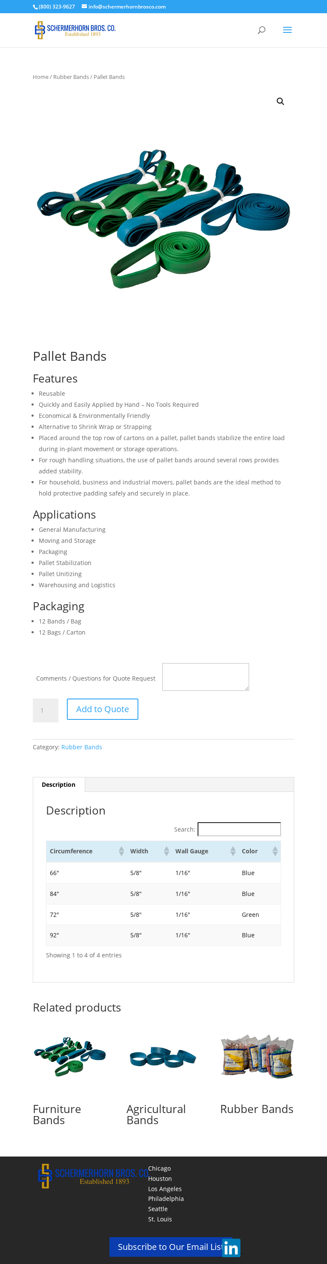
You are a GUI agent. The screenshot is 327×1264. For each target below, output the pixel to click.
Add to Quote (102, 709)
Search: (184, 829)
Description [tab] (58, 784)
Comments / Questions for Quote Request (95, 678)
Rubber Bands (71, 77)
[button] (280, 101)
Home (41, 77)
